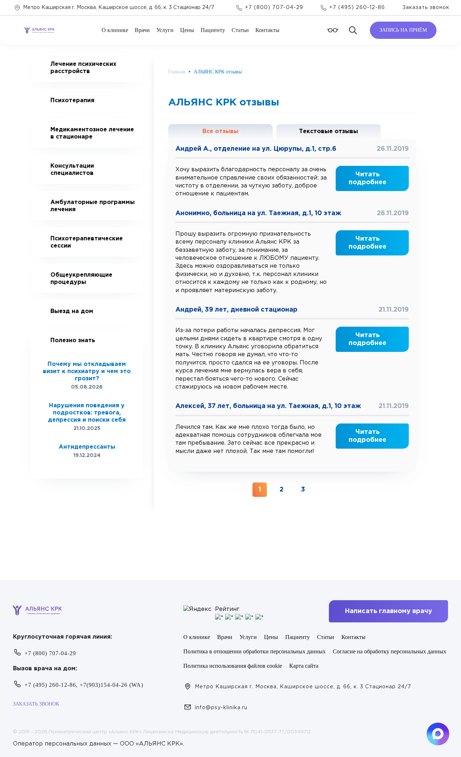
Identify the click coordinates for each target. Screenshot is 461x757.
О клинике (115, 30)
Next (94, 465)
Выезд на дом (71, 311)
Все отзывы (220, 131)
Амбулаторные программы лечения (92, 206)
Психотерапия (72, 100)
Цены (187, 30)
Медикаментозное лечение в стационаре (92, 133)
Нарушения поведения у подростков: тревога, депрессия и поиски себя (87, 413)
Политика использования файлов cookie (232, 666)
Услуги (165, 30)
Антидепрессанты (87, 447)
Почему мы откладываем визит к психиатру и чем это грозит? (87, 371)
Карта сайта (303, 666)
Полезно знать (72, 340)
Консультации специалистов (72, 169)
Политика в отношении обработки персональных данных (254, 651)
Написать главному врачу (388, 611)
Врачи (142, 30)
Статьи (240, 30)
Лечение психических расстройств (83, 68)
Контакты (267, 30)
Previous (79, 465)
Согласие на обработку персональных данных (389, 651)
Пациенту (213, 30)
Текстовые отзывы (328, 131)
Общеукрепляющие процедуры (81, 278)
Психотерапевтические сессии (86, 242)
